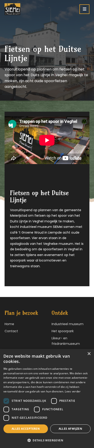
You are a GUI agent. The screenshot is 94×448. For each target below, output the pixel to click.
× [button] (89, 354)
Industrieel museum (68, 324)
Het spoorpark (63, 331)
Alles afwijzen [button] (70, 429)
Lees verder (73, 391)
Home (9, 324)
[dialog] (47, 398)
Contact (11, 331)
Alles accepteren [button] (26, 429)
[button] (47, 440)
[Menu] (84, 9)
